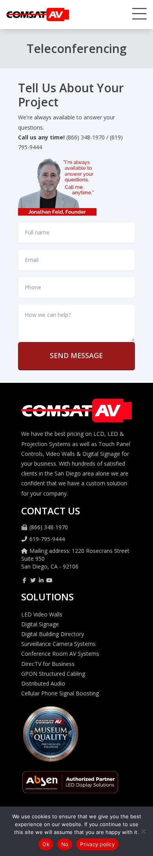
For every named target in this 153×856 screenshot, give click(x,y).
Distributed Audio (43, 683)
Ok (45, 844)
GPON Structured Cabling (53, 673)
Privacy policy (97, 844)
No (65, 844)
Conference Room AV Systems (60, 653)
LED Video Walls (41, 614)
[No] (143, 831)
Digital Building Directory (52, 634)
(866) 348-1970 (48, 527)
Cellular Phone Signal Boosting (60, 693)
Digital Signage (40, 624)
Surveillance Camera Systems (58, 643)
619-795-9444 (47, 539)
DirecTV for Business (48, 664)
